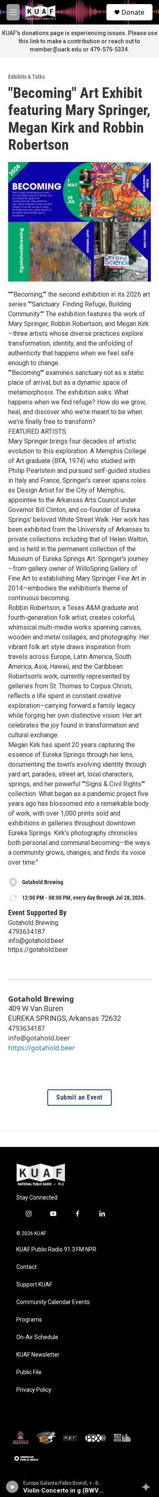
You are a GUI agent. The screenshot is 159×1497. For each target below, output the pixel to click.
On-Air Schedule (37, 1337)
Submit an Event (79, 1097)
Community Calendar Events (53, 1302)
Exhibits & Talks (26, 76)
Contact (26, 1267)
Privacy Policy (33, 1390)
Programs (29, 1320)
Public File (29, 1372)
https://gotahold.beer (38, 950)
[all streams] (148, 1487)
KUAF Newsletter (38, 1355)
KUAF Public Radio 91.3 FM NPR (56, 1249)
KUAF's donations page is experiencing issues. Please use (79, 33)
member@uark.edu (56, 49)
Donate (132, 12)
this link (29, 41)
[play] (12, 1487)
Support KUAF (34, 1285)
